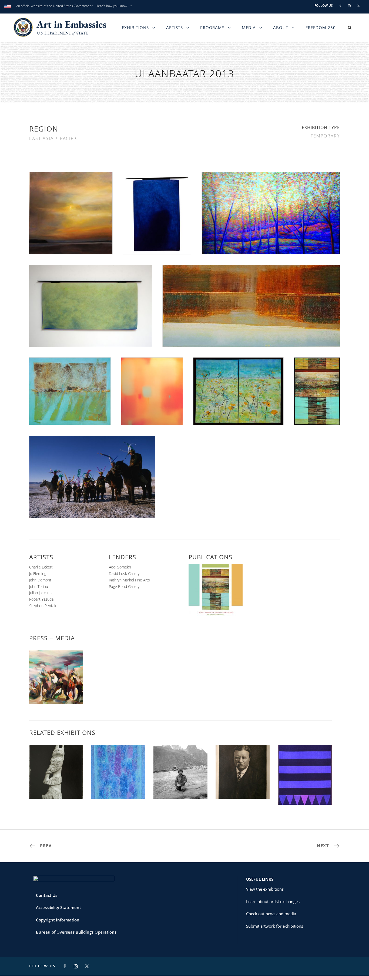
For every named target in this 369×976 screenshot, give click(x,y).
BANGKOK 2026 (118, 787)
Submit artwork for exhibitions (274, 926)
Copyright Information (57, 920)
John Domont (40, 580)
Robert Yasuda (41, 599)
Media (249, 27)
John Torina (38, 586)
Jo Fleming (37, 573)
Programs (212, 27)
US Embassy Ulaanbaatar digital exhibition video (56, 688)
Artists (174, 27)
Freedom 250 (321, 27)
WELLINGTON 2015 (56, 787)
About (280, 27)
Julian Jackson (40, 592)
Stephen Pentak (42, 605)
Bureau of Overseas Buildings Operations (76, 932)
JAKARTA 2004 (305, 792)
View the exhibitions (265, 889)
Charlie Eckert (41, 567)
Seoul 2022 (243, 787)
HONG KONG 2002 (180, 787)
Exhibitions (135, 27)
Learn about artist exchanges (273, 901)
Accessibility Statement (58, 907)
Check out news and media (271, 913)
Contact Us (46, 895)
